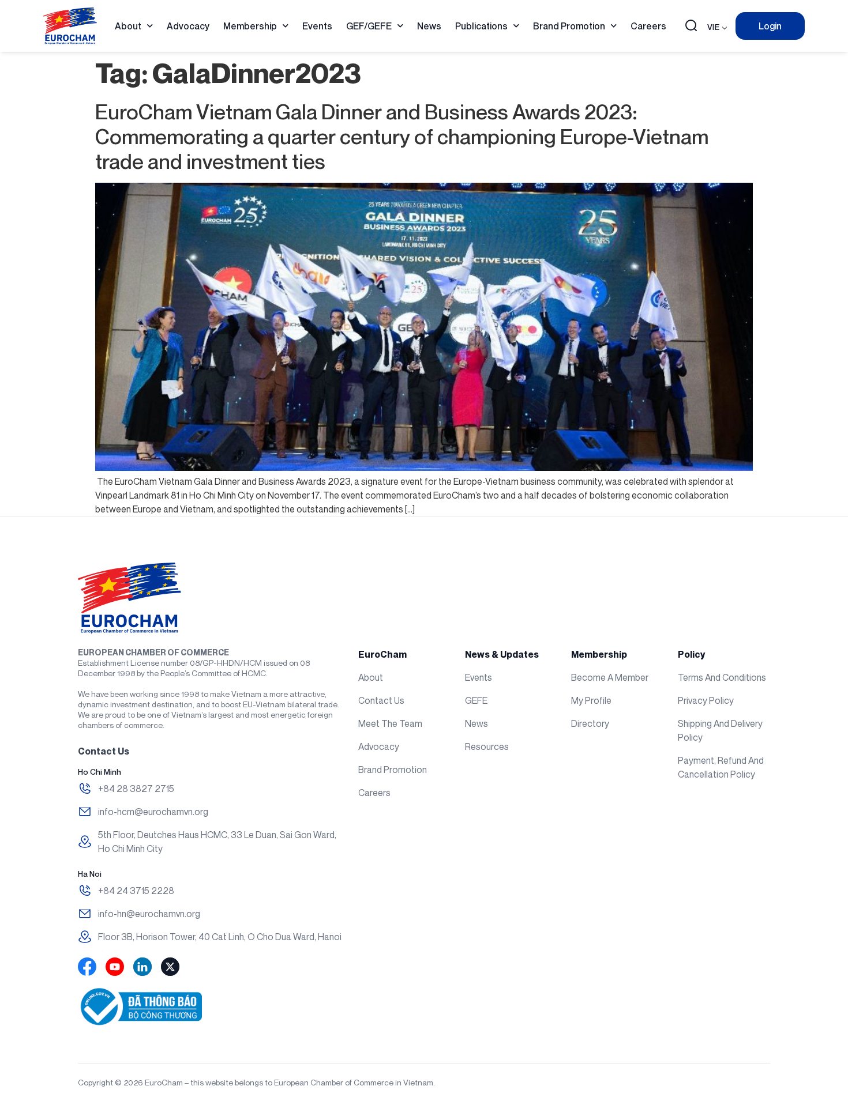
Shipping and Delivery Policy (720, 730)
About (128, 26)
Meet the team (390, 723)
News (429, 26)
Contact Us (381, 700)
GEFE (476, 700)
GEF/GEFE (369, 26)
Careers (648, 26)
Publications (481, 26)
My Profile (591, 700)
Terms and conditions (722, 677)
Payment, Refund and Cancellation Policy (721, 767)
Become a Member (609, 677)
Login (770, 26)
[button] (691, 26)
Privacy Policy (706, 700)
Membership (250, 26)
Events (317, 26)
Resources (487, 746)
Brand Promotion (569, 26)
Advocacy (188, 26)
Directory (590, 723)
